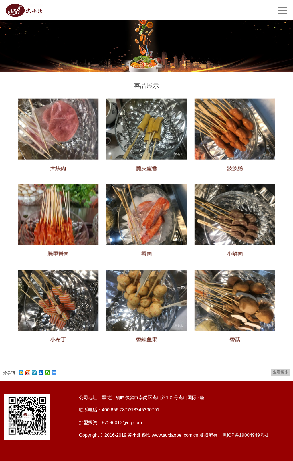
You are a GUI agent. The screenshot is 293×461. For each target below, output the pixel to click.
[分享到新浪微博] (27, 372)
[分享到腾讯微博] (34, 372)
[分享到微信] (47, 372)
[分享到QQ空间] (21, 372)
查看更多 (281, 372)
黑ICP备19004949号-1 (245, 435)
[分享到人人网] (41, 372)
